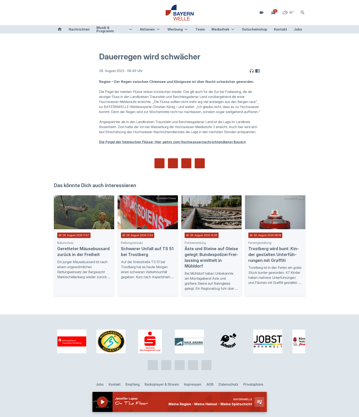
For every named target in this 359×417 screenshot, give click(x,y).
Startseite (59, 29)
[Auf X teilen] (173, 163)
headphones (251, 70)
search (302, 12)
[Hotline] (58, 12)
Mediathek (220, 29)
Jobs (298, 29)
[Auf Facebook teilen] (159, 163)
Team (200, 29)
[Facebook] (75, 12)
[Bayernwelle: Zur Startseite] (180, 12)
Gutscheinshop (254, 29)
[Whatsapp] (66, 12)
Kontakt (280, 29)
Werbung (175, 29)
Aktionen (147, 29)
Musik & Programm (105, 29)
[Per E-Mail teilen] (200, 163)
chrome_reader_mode (257, 70)
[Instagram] (83, 12)
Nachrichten (79, 29)
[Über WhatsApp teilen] (186, 163)
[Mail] (91, 12)
